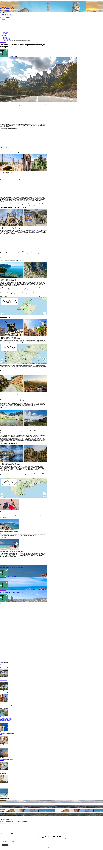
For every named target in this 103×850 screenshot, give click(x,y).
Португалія (6, 25)
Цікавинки (4, 29)
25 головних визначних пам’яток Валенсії (8, 579)
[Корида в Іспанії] (9, 509)
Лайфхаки (4, 30)
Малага (26, 468)
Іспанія (5, 24)
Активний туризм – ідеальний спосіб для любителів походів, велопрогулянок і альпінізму (22, 179)
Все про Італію (2, 809)
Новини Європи (5, 32)
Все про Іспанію (3, 42)
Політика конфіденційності (7, 819)
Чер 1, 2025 (14, 576)
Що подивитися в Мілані (4, 746)
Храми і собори (5, 27)
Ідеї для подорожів (5, 28)
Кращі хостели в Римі (3, 680)
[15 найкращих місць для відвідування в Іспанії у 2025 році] (9, 549)
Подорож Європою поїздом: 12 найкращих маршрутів (10, 815)
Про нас (3, 817)
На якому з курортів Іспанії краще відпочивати (9, 531)
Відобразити (7, 147)
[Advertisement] (23, 115)
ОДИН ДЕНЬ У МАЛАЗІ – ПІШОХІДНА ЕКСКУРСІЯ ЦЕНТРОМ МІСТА (14, 592)
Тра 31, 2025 (14, 589)
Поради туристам (5, 31)
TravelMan (11, 56)
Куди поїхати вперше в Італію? (5, 692)
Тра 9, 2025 (14, 601)
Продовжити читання (51, 847)
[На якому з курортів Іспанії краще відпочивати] (9, 529)
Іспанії (35, 230)
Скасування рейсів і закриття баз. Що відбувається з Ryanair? (6, 667)
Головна (3, 19)
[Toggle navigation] (0, 12)
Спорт (5, 33)
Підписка (5, 844)
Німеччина (6, 23)
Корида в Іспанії (3, 511)
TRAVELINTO (7, 8)
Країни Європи (5, 20)
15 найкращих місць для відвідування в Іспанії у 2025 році (11, 551)
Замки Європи (4, 26)
